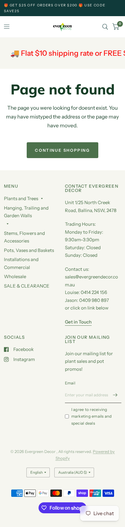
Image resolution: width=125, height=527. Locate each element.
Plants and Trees (21, 198)
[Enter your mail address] (115, 395)
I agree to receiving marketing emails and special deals (91, 416)
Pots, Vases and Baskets (29, 250)
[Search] (105, 26)
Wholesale (15, 276)
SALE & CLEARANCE (26, 286)
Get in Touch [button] (78, 322)
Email (70, 382)
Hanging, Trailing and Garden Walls (26, 212)
